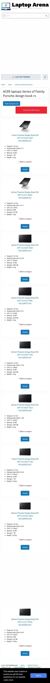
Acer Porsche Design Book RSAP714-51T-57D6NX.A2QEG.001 (25, 622)
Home (3, 84)
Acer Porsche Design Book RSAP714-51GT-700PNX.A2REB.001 (25, 138)
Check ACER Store (31, 110)
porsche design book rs (23, 84)
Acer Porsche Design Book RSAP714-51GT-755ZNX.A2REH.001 (25, 248)
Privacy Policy (33, 665)
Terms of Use (6, 667)
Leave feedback (19, 667)
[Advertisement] (25, 47)
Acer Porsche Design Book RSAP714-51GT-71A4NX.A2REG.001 (25, 462)
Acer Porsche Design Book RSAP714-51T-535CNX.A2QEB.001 (25, 195)
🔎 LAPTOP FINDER (21, 77)
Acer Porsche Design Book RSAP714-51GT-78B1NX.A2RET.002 (25, 300)
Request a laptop (34, 667)
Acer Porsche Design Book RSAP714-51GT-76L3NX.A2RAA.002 (25, 407)
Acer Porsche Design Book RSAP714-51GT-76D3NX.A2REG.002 (25, 516)
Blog (22, 665)
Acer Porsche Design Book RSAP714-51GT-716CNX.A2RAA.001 (25, 355)
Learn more (8, 679)
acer (10, 84)
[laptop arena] (25, 6)
